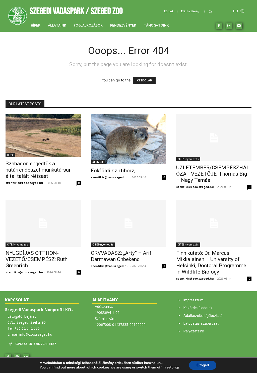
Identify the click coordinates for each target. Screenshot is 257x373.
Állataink (98, 162)
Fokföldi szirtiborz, (113, 171)
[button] (210, 11)
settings (173, 367)
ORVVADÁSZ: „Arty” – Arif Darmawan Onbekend (121, 256)
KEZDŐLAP (144, 80)
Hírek (10, 155)
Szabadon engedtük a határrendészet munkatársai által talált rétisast (38, 170)
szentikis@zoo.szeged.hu (24, 183)
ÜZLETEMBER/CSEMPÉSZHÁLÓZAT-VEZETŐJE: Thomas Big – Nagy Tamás (212, 174)
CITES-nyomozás (188, 159)
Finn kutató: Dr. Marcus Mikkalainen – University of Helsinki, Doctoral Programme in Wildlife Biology (211, 262)
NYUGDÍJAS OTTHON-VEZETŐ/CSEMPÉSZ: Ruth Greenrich (37, 259)
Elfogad (203, 365)
